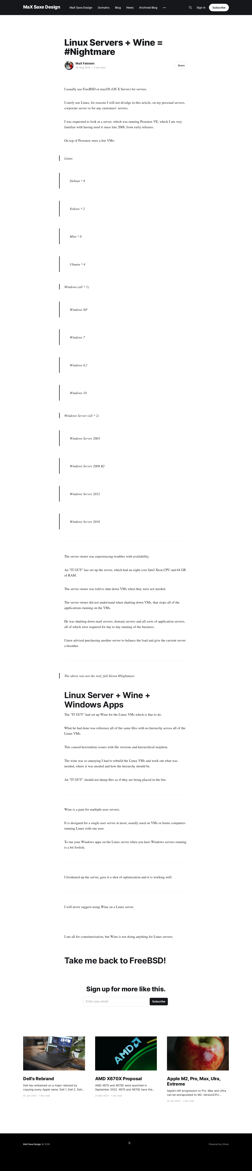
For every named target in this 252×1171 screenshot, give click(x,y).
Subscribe (218, 7)
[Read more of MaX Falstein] (69, 65)
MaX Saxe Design (41, 7)
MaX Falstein (85, 63)
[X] (129, 1143)
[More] (164, 7)
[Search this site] (190, 7)
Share (181, 65)
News (130, 7)
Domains (104, 7)
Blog (118, 7)
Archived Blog (148, 7)
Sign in (201, 7)
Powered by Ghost (219, 1144)
